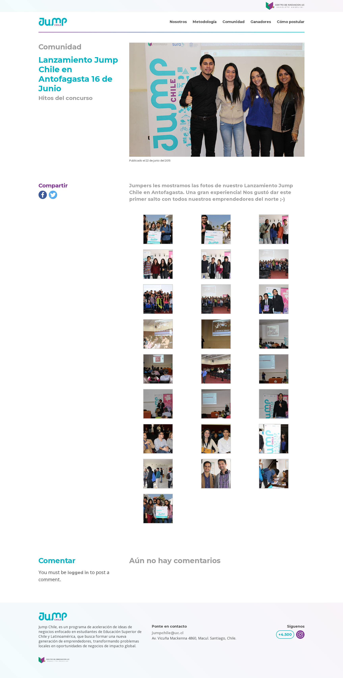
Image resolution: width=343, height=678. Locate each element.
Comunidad (234, 22)
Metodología (205, 22)
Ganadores (261, 22)
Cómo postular (290, 22)
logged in (78, 572)
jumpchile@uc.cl (167, 633)
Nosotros (178, 22)
